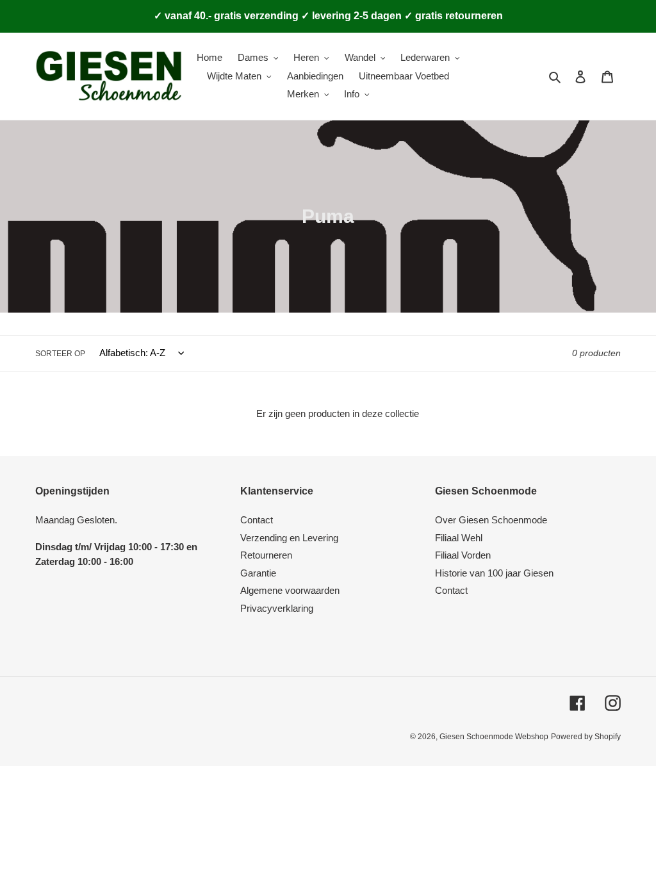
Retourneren (266, 555)
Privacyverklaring (276, 608)
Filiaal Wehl (458, 537)
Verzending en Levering (289, 537)
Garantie (258, 573)
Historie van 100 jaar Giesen (494, 573)
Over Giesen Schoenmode (491, 519)
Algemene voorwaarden (290, 590)
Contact (256, 519)
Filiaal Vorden (463, 555)
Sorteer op (60, 353)
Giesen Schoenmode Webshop (493, 736)
